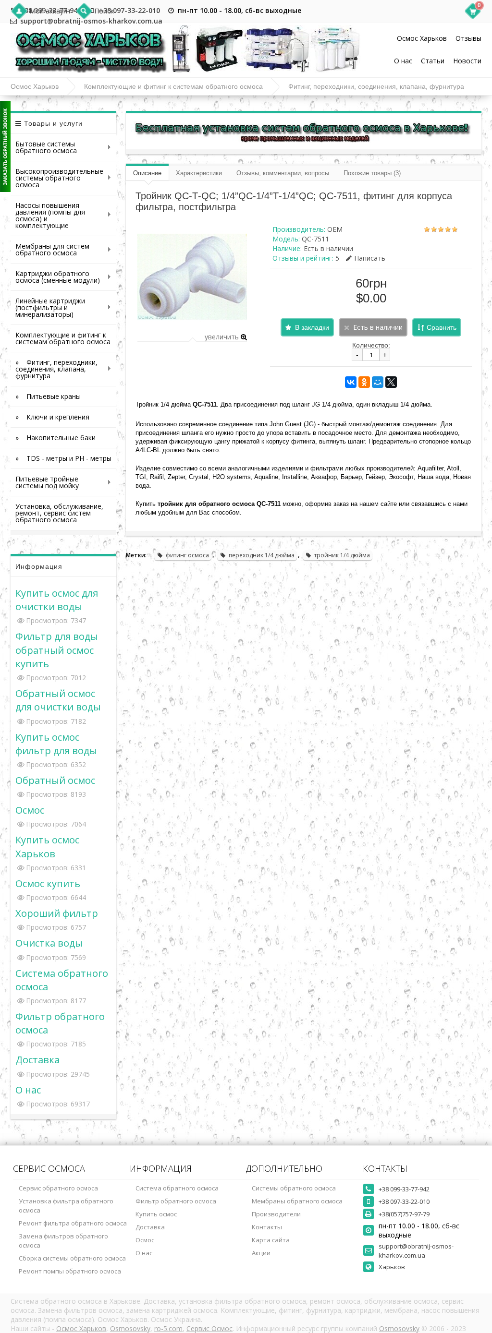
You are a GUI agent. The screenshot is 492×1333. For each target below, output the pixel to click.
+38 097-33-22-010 (129, 10)
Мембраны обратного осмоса (297, 1201)
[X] (391, 382)
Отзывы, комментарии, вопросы (282, 173)
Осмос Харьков (422, 38)
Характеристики (199, 173)
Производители (276, 1214)
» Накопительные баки (55, 437)
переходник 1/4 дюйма (262, 555)
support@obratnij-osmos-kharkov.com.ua (416, 1251)
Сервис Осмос (209, 1328)
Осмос (29, 810)
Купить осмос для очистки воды (56, 599)
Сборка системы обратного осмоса (72, 1258)
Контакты (267, 1227)
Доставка (37, 1059)
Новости (467, 60)
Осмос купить (47, 883)
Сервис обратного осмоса (58, 1188)
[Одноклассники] (364, 382)
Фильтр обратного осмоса (175, 1201)
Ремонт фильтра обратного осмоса (73, 1223)
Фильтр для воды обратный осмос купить (56, 649)
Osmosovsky (130, 1328)
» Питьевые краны (48, 396)
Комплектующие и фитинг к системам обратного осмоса (173, 86)
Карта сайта (271, 1240)
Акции (261, 1253)
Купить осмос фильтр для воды (56, 743)
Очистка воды (49, 942)
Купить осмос (156, 1214)
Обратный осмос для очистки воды (58, 699)
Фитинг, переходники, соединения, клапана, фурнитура (376, 86)
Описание (147, 173)
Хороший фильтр (56, 913)
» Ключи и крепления (52, 416)
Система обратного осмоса (177, 1188)
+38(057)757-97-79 (404, 1214)
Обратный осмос (55, 780)
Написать (369, 258)
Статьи (432, 60)
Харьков (392, 1266)
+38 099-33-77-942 (404, 1189)
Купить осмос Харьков (47, 846)
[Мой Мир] (377, 382)
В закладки (312, 327)
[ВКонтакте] (351, 382)
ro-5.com (168, 1328)
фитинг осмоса (187, 555)
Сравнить (441, 327)
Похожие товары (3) (372, 173)
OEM (335, 229)
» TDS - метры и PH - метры (63, 458)
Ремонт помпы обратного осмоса (70, 1271)
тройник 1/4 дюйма (342, 555)
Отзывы (468, 38)
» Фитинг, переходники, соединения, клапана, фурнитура (54, 369)
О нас (403, 60)
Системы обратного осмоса (294, 1188)
